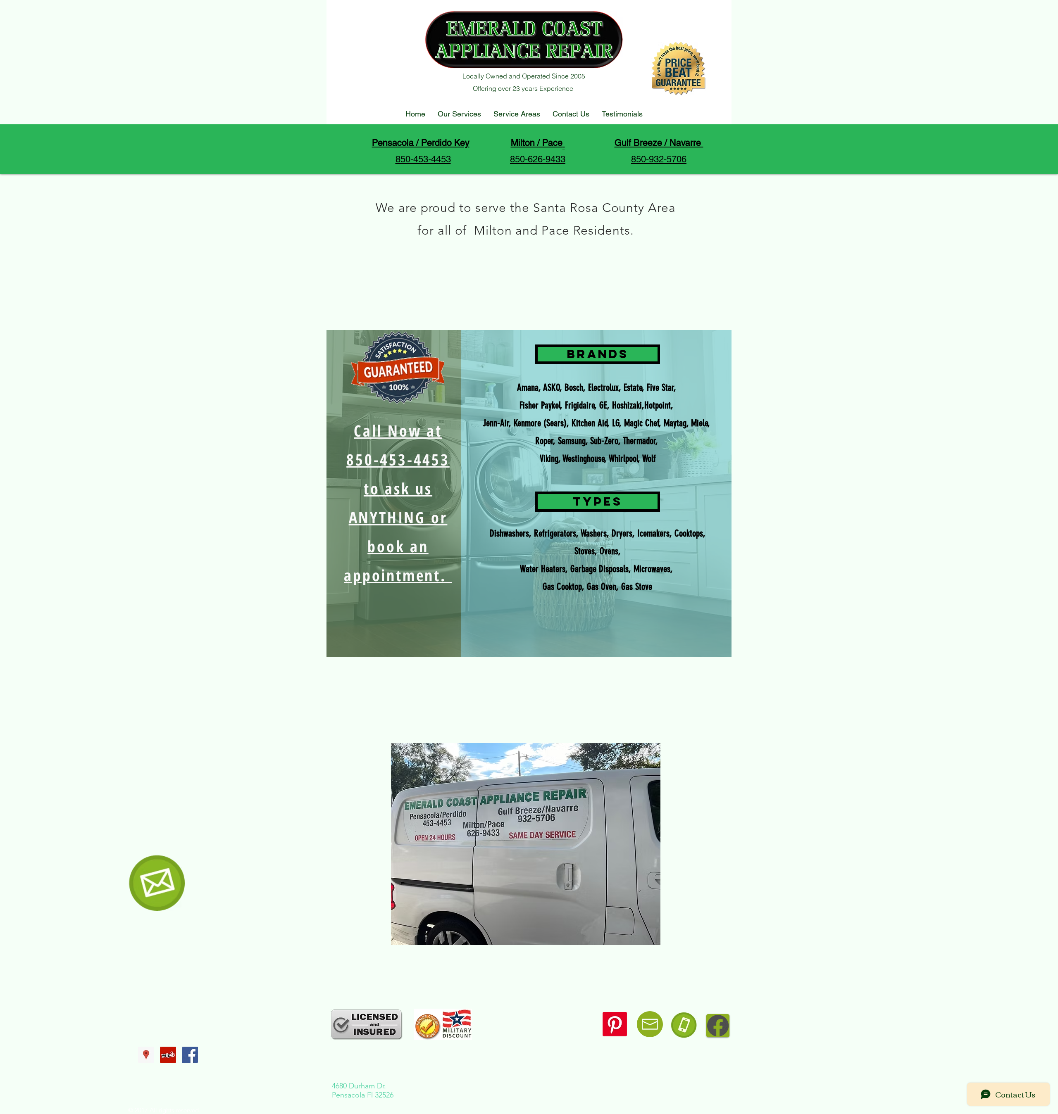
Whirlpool (623, 458)
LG (616, 423)
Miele (699, 423)
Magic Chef (641, 423)
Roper (544, 441)
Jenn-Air (496, 423)
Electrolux (603, 387)
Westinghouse (583, 458)
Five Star (660, 387)
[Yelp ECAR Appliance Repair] (168, 1055)
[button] (597, 354)
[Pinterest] (615, 1024)
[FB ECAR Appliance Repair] (190, 1055)
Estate (633, 387)
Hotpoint (657, 405)
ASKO (551, 387)
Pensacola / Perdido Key (420, 143)
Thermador (639, 441)
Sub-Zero (604, 441)
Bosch (574, 387)
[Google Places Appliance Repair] (146, 1055)
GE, (604, 405)
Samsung (572, 441)
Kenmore (527, 423)
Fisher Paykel (539, 405)
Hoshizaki (627, 405)
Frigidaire (580, 405)
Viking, (550, 458)
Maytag (675, 423)
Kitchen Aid (590, 423)
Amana (528, 387)
